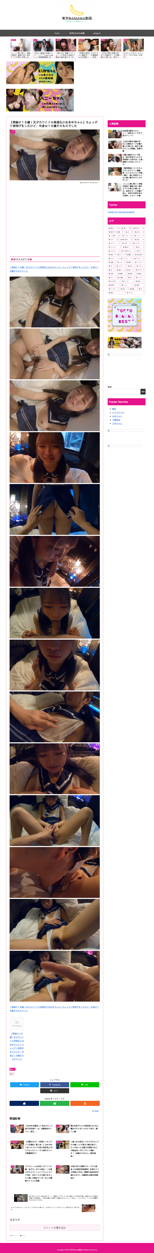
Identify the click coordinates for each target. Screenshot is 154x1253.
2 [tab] (79, 61)
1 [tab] (75, 61)
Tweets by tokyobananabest (121, 211)
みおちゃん (117, 416)
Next (146, 48)
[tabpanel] (21, 48)
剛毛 (114, 408)
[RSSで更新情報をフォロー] (85, 1103)
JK (12, 1074)
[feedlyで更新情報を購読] (54, 1103)
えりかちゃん (118, 412)
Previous (8, 48)
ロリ (13, 1069)
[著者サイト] (24, 1103)
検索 (110, 387)
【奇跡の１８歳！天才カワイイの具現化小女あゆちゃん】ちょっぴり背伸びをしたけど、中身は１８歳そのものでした (17, 1046)
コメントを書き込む (54, 1227)
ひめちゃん (117, 423)
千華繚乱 (116, 419)
